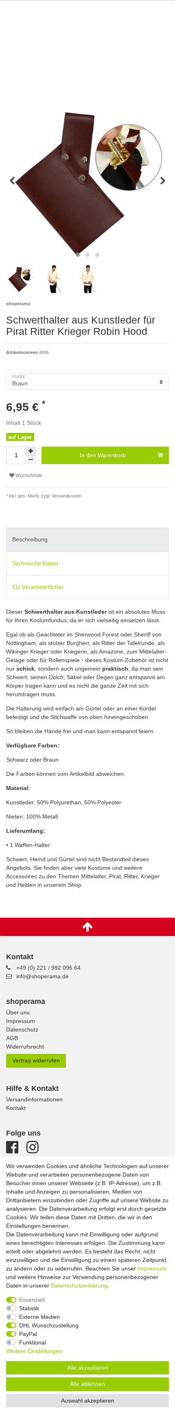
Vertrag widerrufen (36, 1060)
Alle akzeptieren (87, 1367)
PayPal (28, 1334)
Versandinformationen (34, 1099)
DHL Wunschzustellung (49, 1325)
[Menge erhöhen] (30, 451)
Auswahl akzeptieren (87, 1400)
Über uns (18, 1012)
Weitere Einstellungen (34, 1351)
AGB (12, 1038)
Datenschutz (22, 1029)
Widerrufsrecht (25, 1046)
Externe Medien (39, 1317)
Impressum (20, 1021)
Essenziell (32, 1300)
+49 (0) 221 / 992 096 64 (48, 967)
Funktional (32, 1342)
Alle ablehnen (87, 1384)
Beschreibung (30, 539)
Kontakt (16, 1108)
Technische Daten (35, 563)
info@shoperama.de (42, 976)
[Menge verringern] (30, 460)
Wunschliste (28, 475)
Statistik (29, 1308)
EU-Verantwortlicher (37, 587)
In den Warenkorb (103, 455)
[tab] (87, 540)
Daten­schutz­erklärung (79, 1285)
